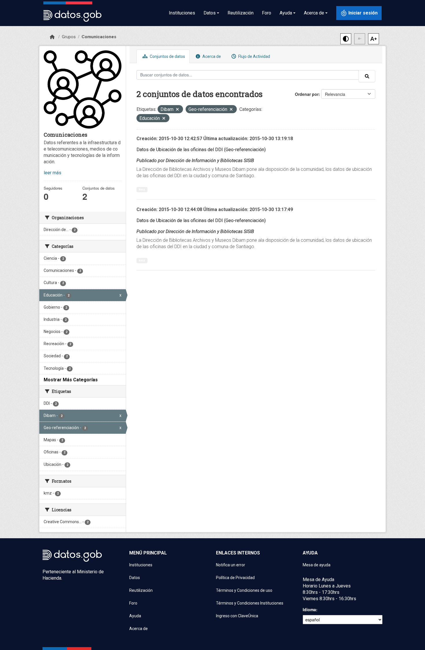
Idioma (309, 609)
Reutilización (241, 13)
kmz (142, 189)
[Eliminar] (177, 110)
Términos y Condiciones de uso (244, 590)
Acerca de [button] (314, 13)
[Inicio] (52, 37)
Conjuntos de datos (167, 56)
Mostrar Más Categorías (71, 379)
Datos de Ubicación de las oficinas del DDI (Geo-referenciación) (201, 149)
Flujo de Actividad (253, 56)
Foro (266, 13)
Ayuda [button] (286, 13)
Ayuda (135, 616)
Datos (134, 577)
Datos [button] (210, 13)
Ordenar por (307, 94)
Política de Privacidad (235, 577)
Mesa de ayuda (316, 565)
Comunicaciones (99, 36)
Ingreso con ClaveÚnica (237, 616)
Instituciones (182, 13)
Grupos (69, 36)
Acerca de (211, 56)
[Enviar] (367, 76)
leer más (52, 172)
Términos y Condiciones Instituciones (249, 603)
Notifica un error (230, 565)
